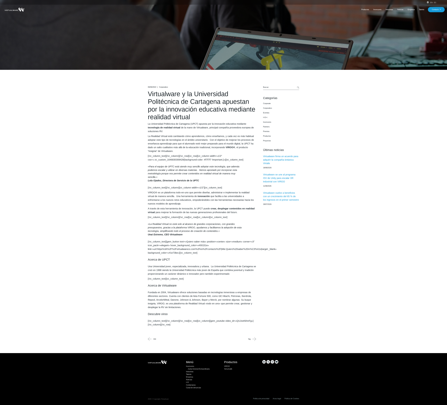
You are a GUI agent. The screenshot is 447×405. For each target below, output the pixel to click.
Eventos (266, 113)
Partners (266, 127)
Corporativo (163, 87)
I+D (187, 382)
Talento (188, 374)
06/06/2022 (152, 87)
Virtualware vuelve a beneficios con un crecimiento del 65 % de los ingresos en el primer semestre (281, 196)
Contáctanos (191, 385)
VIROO (227, 366)
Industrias (189, 372)
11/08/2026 (267, 186)
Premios (266, 131)
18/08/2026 (267, 168)
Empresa (189, 377)
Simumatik (228, 369)
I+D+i (265, 117)
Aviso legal (277, 399)
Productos (267, 136)
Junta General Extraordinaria (199, 369)
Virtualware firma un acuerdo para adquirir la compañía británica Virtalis (280, 160)
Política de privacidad (261, 399)
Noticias (189, 380)
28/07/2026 (267, 204)
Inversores (267, 122)
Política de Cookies (291, 399)
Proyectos (267, 141)
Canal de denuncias (193, 388)
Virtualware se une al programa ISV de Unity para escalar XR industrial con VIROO (279, 178)
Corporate (267, 103)
